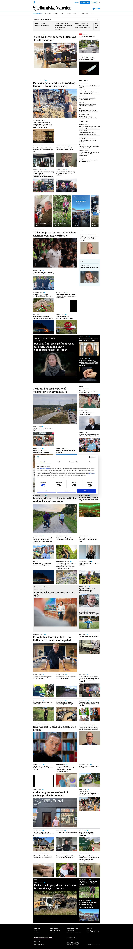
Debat (74, 13)
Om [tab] (90, 462)
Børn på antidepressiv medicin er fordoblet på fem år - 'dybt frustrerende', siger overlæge (88, 362)
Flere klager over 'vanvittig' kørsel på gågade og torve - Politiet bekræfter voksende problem (42, 540)
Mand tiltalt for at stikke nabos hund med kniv (87, 58)
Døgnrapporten (42, 23)
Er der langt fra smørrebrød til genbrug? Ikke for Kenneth (50, 794)
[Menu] (99, 2)
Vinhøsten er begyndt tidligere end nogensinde (64, 538)
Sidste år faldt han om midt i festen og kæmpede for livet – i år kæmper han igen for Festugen (89, 679)
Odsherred (35, 169)
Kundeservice (37, 928)
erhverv (86, 83)
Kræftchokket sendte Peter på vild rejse (89, 564)
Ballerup (35, 700)
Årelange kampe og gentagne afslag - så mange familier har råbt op (89, 703)
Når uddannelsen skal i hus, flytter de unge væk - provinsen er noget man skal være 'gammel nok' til (88, 905)
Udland (80, 130)
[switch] (59, 485)
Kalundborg (82, 114)
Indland (87, 136)
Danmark (82, 265)
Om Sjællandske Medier (72, 928)
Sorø (80, 830)
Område (55, 13)
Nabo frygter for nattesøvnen (43, 703)
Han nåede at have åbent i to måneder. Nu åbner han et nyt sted (43, 149)
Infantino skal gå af (86, 413)
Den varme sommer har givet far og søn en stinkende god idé (43, 273)
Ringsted (36, 34)
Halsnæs (58, 674)
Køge (80, 90)
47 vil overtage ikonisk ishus (88, 767)
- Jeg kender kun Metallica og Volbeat (65, 173)
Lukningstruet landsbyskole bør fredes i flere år (43, 833)
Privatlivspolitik (70, 930)
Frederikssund (82, 561)
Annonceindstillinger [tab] (74, 462)
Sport (92, 13)
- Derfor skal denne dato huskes (54, 728)
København (81, 124)
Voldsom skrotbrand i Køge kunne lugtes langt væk (87, 104)
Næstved (58, 169)
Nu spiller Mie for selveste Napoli (89, 613)
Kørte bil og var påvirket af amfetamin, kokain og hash (43, 26)
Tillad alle (86, 490)
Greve (36, 23)
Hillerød (35, 229)
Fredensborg (82, 764)
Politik (86, 124)
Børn (86, 700)
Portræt (86, 879)
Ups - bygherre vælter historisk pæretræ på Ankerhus (86, 833)
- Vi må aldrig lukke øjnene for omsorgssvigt (42, 856)
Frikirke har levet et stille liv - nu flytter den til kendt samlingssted (52, 638)
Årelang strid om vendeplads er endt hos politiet (66, 677)
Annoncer (36, 932)
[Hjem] (34, 2)
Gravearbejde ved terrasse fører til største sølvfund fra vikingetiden (89, 154)
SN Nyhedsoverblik (37, 13)
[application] (43, 211)
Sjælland (57, 23)
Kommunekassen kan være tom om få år (54, 594)
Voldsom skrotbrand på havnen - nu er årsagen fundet (89, 92)
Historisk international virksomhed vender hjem (64, 149)
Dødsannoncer (84, 13)
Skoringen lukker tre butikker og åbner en (89, 86)
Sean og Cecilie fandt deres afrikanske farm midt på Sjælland (88, 883)
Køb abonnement (85, 2)
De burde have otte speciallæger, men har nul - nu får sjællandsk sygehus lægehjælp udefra (66, 768)
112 (42, 120)
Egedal (80, 158)
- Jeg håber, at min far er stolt (89, 147)
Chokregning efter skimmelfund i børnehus (64, 317)
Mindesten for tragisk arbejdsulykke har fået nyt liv (88, 117)
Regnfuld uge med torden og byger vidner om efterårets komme (87, 140)
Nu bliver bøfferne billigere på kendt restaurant (55, 38)
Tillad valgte (66, 490)
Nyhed (41, 34)
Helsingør (81, 495)
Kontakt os (52, 932)
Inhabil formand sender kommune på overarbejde (64, 703)
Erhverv (69, 13)
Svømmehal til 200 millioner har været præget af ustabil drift (88, 499)
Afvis (46, 490)
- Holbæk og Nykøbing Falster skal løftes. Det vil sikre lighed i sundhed (89, 238)
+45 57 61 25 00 (41, 944)
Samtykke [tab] (43, 462)
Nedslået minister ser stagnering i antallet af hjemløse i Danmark (89, 127)
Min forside (48, 13)
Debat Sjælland (90, 234)
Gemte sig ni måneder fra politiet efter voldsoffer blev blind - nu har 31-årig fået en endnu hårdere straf (42, 125)
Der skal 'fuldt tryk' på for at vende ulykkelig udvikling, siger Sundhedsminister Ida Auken (54, 347)
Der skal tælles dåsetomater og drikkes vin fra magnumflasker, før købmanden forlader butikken (43, 174)
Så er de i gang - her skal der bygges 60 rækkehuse (87, 98)
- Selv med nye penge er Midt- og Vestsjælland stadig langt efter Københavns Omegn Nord (66, 565)
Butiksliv (41, 169)
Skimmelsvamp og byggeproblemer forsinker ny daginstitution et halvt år (89, 793)
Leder (87, 265)
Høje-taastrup (36, 80)
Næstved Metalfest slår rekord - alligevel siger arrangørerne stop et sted (66, 296)
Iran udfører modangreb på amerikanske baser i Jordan (87, 133)
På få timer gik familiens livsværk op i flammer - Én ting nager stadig (55, 84)
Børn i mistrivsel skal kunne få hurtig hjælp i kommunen (88, 339)
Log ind (94, 2)
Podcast (42, 340)
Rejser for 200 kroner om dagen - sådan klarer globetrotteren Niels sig (87, 590)
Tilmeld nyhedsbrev (55, 930)
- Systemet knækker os (65, 856)
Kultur (63, 169)
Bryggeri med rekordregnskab (66, 832)
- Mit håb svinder (42, 677)
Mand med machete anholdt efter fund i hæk (83, 26)
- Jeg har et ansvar (43, 429)
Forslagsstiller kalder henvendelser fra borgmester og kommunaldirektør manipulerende (89, 858)
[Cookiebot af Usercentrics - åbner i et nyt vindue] (90, 457)
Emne (62, 13)
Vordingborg (36, 634)
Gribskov (35, 270)
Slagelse (81, 55)
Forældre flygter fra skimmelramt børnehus (41, 451)
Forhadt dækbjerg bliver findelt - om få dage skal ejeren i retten (43, 768)
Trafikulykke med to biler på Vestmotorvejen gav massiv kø (88, 111)
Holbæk (58, 535)
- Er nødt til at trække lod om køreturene (55, 499)
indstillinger (92, 473)
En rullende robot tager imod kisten (89, 637)
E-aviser (77, 2)
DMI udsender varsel (87, 37)
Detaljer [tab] (59, 462)
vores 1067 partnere (45, 468)
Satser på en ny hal (88, 160)
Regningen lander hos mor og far (89, 268)
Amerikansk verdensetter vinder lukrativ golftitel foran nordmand (89, 435)
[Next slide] (98, 211)
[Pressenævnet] (72, 942)
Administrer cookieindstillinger (73, 932)
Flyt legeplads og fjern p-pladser (66, 451)
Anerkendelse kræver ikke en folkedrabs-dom (88, 539)
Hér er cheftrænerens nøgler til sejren (54, 234)
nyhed (84, 90)
